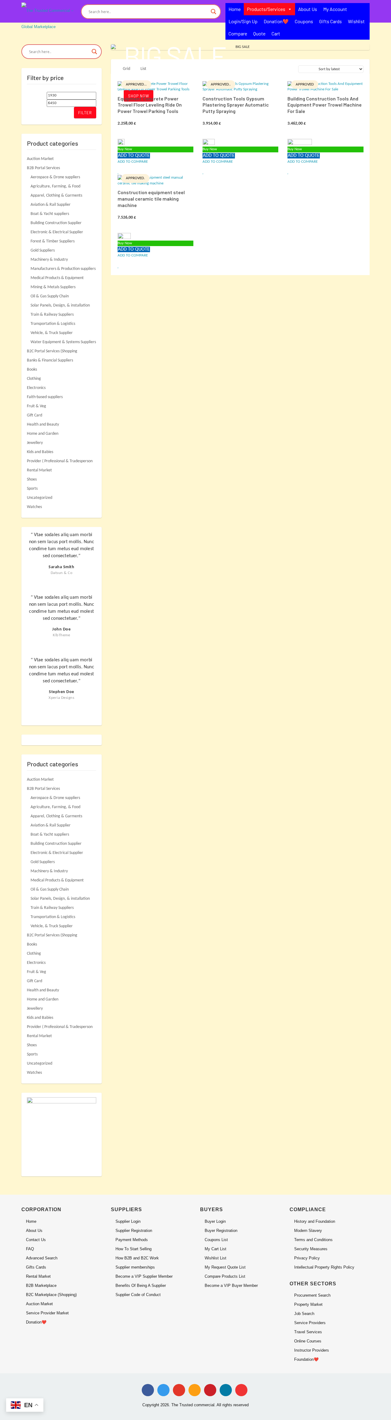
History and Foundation (314, 1221)
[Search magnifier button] (213, 11)
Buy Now (125, 149)
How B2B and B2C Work (137, 1258)
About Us (307, 9)
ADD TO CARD (155, 85)
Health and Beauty (43, 424)
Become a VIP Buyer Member (231, 1285)
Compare (237, 33)
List (143, 69)
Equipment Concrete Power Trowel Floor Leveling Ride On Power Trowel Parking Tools (150, 105)
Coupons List (216, 1239)
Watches (34, 507)
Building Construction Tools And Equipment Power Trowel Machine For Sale (324, 105)
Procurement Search (312, 1295)
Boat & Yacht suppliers (50, 214)
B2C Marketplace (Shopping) (51, 1294)
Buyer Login (215, 1221)
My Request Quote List (225, 1267)
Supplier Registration (133, 1230)
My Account (335, 9)
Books (32, 369)
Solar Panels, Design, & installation (60, 305)
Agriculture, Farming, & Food (55, 186)
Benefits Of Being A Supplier (140, 1285)
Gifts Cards (330, 21)
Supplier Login (128, 1221)
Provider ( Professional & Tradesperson (60, 461)
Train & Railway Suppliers (52, 314)
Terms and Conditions (313, 1239)
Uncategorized (39, 498)
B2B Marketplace (41, 1285)
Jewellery (35, 443)
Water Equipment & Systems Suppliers (63, 342)
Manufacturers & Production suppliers (63, 269)
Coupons (304, 21)
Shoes (32, 479)
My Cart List (215, 1249)
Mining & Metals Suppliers (53, 287)
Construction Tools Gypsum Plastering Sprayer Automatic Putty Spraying (236, 105)
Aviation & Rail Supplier (51, 204)
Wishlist (356, 21)
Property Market (308, 1304)
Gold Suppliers (43, 250)
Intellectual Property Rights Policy (324, 1267)
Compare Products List (225, 1276)
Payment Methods (131, 1239)
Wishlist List (215, 1258)
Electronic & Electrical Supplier (57, 232)
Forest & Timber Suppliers (53, 241)
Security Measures (310, 1249)
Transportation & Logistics (53, 323)
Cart (276, 33)
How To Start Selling (133, 1249)
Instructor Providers (311, 1350)
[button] (118, 172)
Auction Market (40, 159)
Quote (259, 33)
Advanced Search (41, 1258)
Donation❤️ (276, 21)
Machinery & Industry (49, 259)
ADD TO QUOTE (134, 155)
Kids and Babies (40, 452)
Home (234, 9)
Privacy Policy (307, 1258)
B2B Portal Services (43, 168)
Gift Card (34, 415)
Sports (32, 488)
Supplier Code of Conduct (138, 1294)
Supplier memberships (135, 1267)
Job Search (304, 1313)
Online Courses (307, 1341)
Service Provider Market (47, 1313)
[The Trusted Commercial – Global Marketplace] (48, 18)
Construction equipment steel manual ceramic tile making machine (151, 198)
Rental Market (39, 470)
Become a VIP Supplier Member (144, 1276)
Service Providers (310, 1322)
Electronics (36, 388)
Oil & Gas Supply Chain (50, 296)
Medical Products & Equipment (57, 278)
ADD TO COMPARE (133, 162)
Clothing (34, 378)
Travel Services (308, 1332)
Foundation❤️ (306, 1359)
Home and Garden (42, 433)
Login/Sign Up (243, 21)
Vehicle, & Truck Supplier (52, 333)
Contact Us (36, 1239)
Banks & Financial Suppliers (50, 360)
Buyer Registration (221, 1230)
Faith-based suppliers (45, 397)
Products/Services (266, 9)
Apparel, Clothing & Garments (56, 195)
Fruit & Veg (36, 406)
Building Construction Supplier (56, 223)
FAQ (30, 1249)
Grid (126, 69)
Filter (85, 112)
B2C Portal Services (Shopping (52, 351)
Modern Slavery (308, 1230)
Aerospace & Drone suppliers (55, 177)
